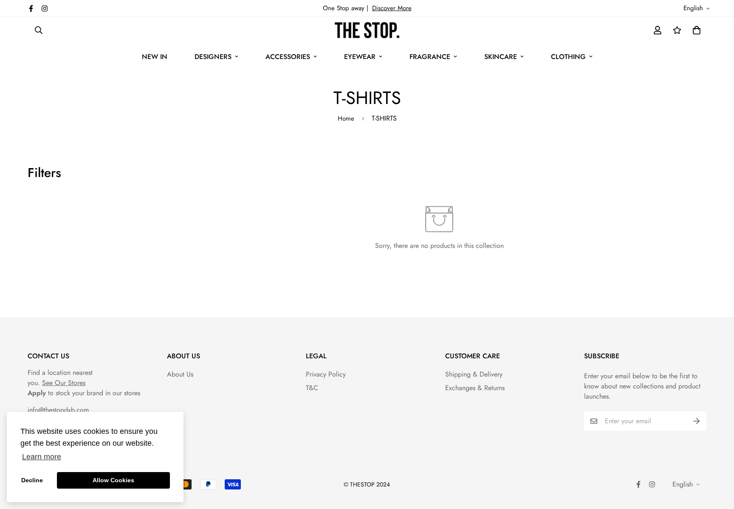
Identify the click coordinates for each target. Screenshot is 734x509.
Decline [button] (32, 480)
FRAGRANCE (429, 57)
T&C (312, 388)
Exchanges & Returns (475, 388)
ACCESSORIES (287, 57)
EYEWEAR (359, 57)
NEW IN (154, 57)
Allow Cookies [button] (113, 480)
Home (346, 118)
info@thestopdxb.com (58, 410)
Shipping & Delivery (474, 374)
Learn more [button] (41, 457)
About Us (180, 374)
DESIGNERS (213, 57)
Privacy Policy (326, 374)
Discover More (392, 8)
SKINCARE (500, 57)
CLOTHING (568, 57)
